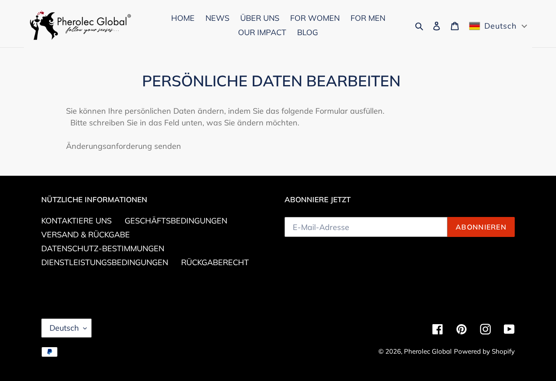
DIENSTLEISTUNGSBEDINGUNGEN (104, 262)
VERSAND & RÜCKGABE (85, 235)
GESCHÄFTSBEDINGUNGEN (176, 221)
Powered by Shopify (484, 351)
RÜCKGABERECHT (215, 262)
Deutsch (64, 328)
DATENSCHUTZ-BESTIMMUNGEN (102, 248)
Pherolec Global (428, 351)
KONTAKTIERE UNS (76, 221)
